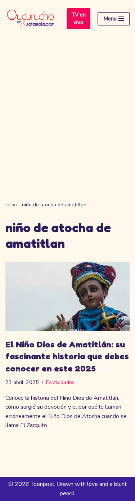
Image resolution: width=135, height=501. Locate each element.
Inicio (11, 204)
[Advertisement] (67, 108)
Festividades (60, 382)
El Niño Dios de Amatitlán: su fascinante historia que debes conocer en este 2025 (67, 356)
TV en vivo (79, 18)
